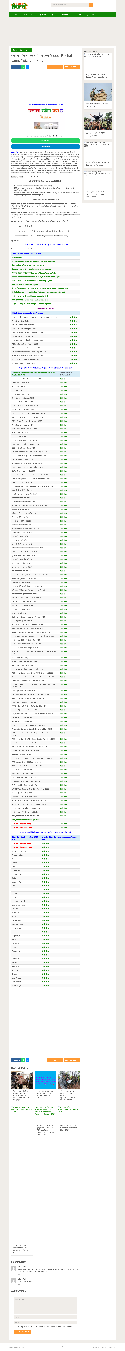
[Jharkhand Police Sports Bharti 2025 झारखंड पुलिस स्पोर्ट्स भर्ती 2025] (22, 1174)
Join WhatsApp (45, 141)
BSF (54, 15)
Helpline (28, 50)
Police (78, 15)
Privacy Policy (112, 1347)
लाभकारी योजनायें (19, 50)
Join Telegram (45, 147)
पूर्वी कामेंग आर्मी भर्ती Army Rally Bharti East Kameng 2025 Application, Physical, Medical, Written (68, 1095)
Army (15, 15)
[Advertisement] (62, 32)
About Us (94, 1347)
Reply (19, 1274)
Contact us (103, 1347)
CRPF (66, 15)
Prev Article (56, 67)
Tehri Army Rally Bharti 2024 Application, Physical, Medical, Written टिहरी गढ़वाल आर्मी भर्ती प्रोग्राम (21, 1095)
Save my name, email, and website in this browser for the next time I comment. (45, 1327)
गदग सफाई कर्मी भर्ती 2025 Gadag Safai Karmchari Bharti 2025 (68, 1128)
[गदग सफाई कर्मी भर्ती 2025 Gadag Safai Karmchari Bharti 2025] (69, 1114)
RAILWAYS (93, 15)
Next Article (71, 67)
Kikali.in (11, 1347)
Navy (44, 15)
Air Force (30, 15)
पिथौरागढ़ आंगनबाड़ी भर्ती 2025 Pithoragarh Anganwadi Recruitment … (96, 194)
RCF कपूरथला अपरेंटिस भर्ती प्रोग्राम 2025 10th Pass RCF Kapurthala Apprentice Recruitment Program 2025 (45, 1130)
